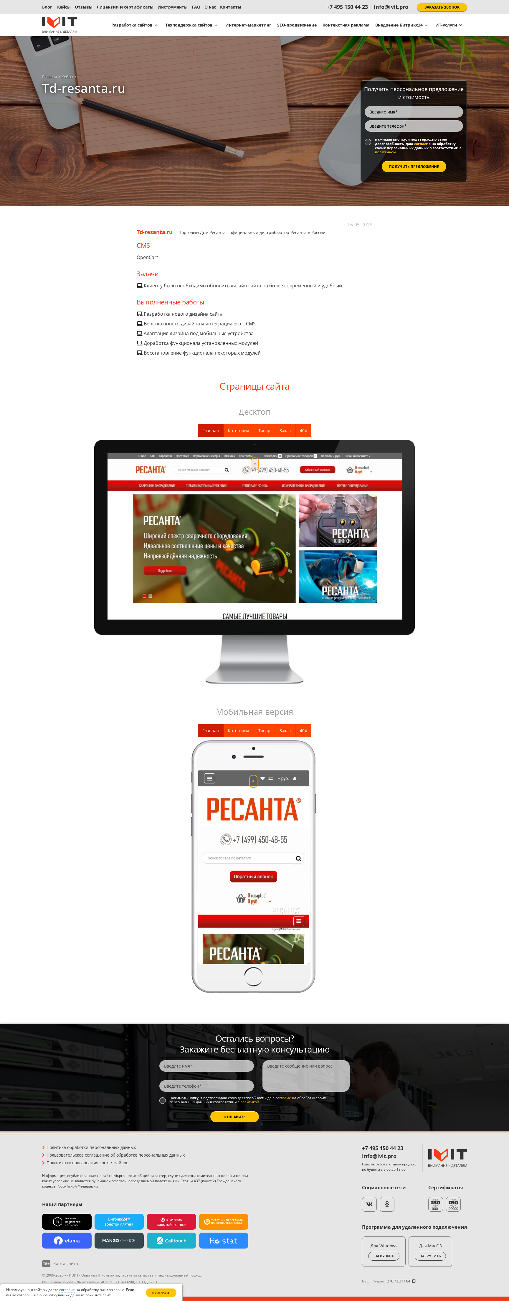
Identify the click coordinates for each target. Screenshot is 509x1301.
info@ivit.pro (391, 6)
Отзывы (83, 7)
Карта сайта (65, 1264)
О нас (210, 7)
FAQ (196, 7)
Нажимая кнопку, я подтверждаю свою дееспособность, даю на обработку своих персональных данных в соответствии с (418, 145)
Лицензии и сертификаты (125, 7)
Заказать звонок (442, 7)
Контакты (230, 7)
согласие (422, 143)
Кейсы (64, 7)
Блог (47, 7)
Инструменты (173, 7)
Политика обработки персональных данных (91, 1147)
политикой (385, 151)
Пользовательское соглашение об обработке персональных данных (116, 1155)
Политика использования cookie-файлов (87, 1162)
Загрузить (383, 1256)
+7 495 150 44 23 (347, 6)
